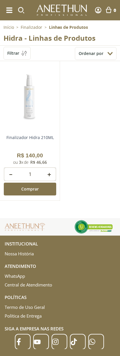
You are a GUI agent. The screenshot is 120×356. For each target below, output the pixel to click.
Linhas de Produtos (68, 27)
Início (8, 27)
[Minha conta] (98, 10)
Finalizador (31, 27)
